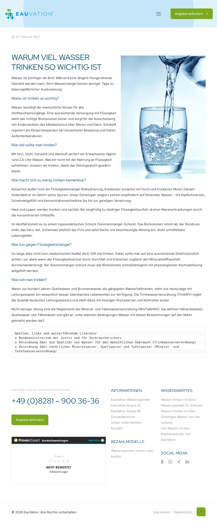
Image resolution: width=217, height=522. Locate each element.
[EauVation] (28, 14)
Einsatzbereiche (123, 417)
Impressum (161, 512)
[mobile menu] (158, 13)
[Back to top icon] (201, 511)
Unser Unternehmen (126, 422)
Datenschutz (183, 512)
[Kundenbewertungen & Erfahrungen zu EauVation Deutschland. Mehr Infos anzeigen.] (58, 483)
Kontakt (116, 428)
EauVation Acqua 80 (126, 411)
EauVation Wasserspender (130, 400)
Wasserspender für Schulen (182, 405)
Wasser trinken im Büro (178, 400)
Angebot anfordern (189, 14)
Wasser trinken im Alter (178, 411)
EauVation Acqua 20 (126, 405)
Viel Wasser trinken (175, 428)
